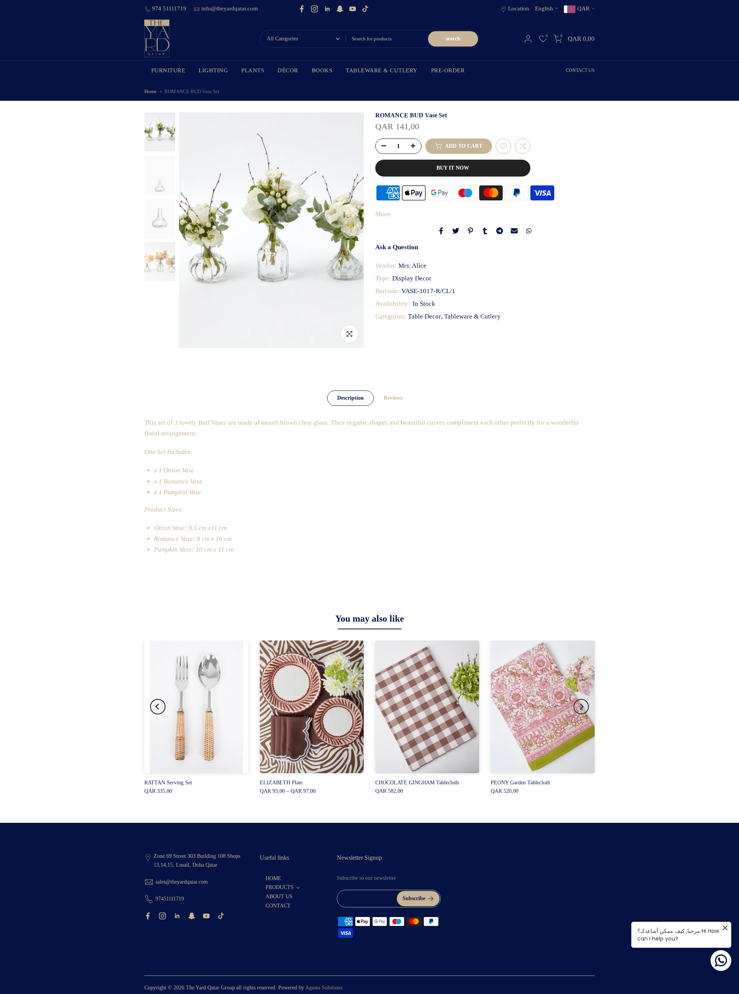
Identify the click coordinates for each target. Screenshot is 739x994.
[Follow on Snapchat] (339, 8)
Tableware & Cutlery (472, 316)
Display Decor (411, 278)
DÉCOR (288, 70)
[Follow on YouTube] (352, 8)
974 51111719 (170, 8)
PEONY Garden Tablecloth (520, 783)
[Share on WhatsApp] (528, 230)
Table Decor (424, 316)
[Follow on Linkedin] (327, 8)
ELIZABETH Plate (281, 783)
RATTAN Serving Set (168, 783)
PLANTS (252, 70)
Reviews (393, 398)
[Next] (350, 230)
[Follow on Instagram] (314, 8)
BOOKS (322, 70)
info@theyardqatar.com (229, 8)
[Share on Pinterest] (470, 230)
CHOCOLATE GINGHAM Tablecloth (417, 783)
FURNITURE (168, 70)
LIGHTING (213, 70)
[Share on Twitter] (455, 230)
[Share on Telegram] (499, 230)
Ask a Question (396, 247)
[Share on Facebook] (441, 230)
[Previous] (192, 230)
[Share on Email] (514, 230)
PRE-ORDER (448, 70)
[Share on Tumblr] (485, 230)
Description (350, 398)
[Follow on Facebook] (301, 8)
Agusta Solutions (323, 988)
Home (150, 91)
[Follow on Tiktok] (365, 8)
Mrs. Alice (412, 265)
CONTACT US (580, 70)
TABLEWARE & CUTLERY (382, 70)
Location (518, 8)
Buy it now (452, 168)
